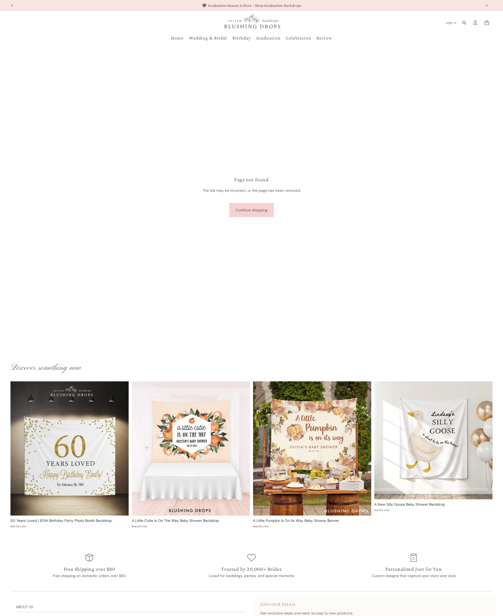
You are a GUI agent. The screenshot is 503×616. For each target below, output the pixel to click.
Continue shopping (251, 210)
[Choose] (120, 507)
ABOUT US (24, 606)
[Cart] (487, 23)
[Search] (464, 23)
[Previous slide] (139, 448)
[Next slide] (242, 448)
